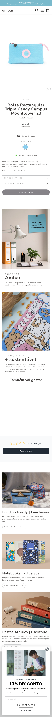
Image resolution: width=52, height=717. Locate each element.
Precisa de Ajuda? (14, 183)
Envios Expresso (13, 178)
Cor (26, 142)
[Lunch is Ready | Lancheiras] (26, 490)
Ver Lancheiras (14, 527)
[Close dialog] (47, 649)
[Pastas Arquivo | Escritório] (26, 610)
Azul (25, 147)
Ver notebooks (13, 585)
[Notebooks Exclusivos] (26, 551)
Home (25, 100)
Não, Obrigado (26, 710)
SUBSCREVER (26, 705)
